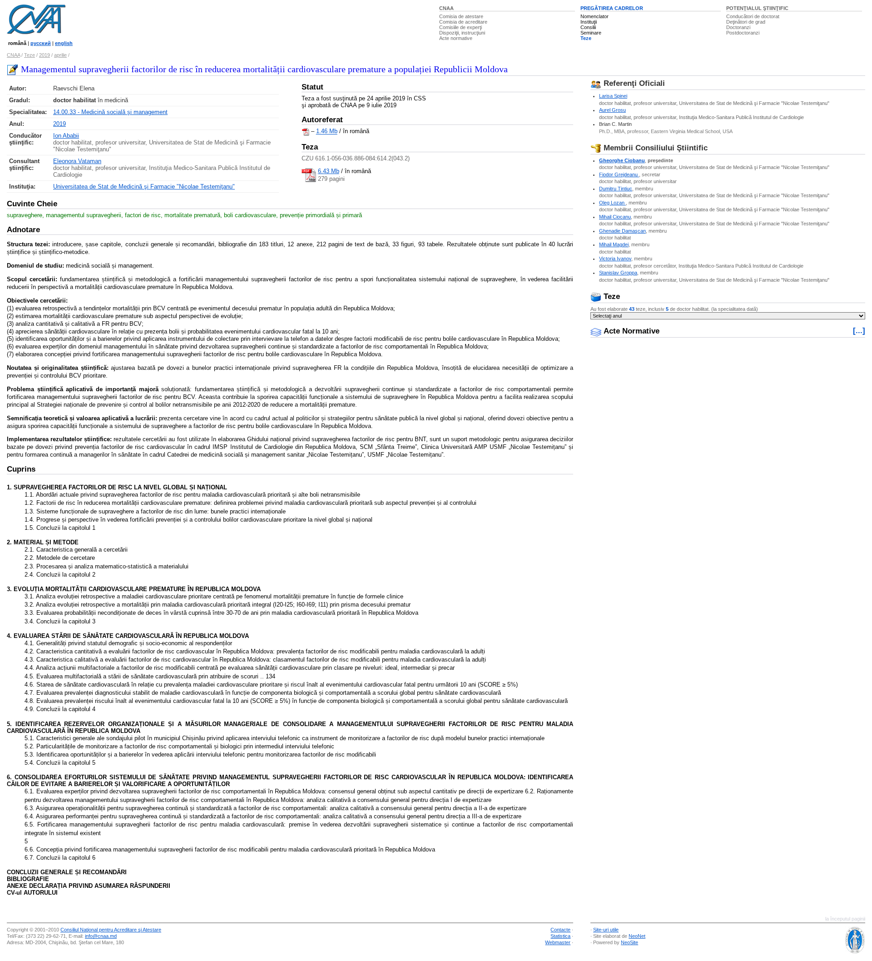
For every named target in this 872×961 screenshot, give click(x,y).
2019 (44, 55)
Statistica (560, 936)
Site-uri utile (606, 929)
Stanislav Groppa (618, 272)
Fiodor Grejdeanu (619, 174)
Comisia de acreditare (463, 22)
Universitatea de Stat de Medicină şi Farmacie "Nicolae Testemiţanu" (144, 186)
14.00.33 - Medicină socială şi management (110, 112)
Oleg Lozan (612, 202)
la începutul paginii (845, 918)
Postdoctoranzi (742, 32)
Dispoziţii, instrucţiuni (462, 32)
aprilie (60, 55)
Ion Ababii (66, 135)
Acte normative (455, 38)
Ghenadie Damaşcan (622, 231)
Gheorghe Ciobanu (622, 160)
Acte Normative (630, 331)
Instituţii (588, 22)
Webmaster (557, 942)
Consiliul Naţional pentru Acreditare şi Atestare (110, 929)
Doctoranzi (738, 27)
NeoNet (637, 936)
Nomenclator (594, 16)
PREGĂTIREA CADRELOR (611, 8)
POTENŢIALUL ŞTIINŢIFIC (757, 8)
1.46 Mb (326, 131)
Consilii (588, 27)
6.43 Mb (328, 171)
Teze (585, 38)
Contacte (560, 929)
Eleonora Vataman (77, 161)
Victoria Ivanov (615, 258)
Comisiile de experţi (460, 27)
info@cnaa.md (101, 936)
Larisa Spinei (613, 96)
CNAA (446, 8)
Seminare (590, 32)
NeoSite (629, 942)
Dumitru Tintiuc (615, 188)
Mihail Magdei (614, 244)
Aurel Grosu (612, 110)
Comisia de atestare (461, 16)
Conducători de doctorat (752, 16)
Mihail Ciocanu (615, 216)
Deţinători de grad (745, 22)
